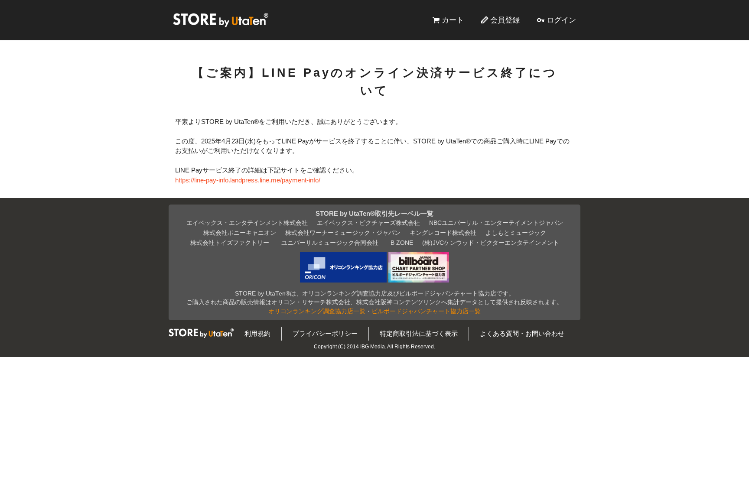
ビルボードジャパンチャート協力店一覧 (426, 311)
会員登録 (505, 20)
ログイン (561, 20)
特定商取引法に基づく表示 (419, 333)
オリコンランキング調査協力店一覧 (316, 311)
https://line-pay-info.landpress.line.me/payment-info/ (247, 180)
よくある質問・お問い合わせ (522, 333)
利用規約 (257, 333)
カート (453, 20)
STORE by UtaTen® (220, 20)
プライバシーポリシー (325, 333)
